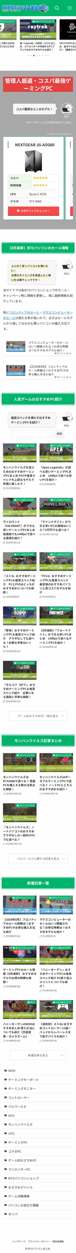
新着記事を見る (38, 1055)
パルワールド (17, 1106)
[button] (28, 55)
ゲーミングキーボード (23, 1080)
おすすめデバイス (20, 1187)
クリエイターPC (19, 1169)
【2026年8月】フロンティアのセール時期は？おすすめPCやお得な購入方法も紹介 (48, 370)
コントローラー (19, 1097)
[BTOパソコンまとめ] (25, 8)
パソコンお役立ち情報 (23, 1205)
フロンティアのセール (24, 312)
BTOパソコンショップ (23, 1178)
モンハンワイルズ (20, 1124)
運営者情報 (58, 1241)
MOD (11, 1070)
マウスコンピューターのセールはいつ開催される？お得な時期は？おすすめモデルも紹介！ (48, 346)
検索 (59, 434)
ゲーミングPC (17, 1142)
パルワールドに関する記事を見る (38, 858)
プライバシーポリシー (39, 1241)
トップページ (19, 1241)
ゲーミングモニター (22, 1088)
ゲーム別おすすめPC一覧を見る (38, 716)
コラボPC (14, 1151)
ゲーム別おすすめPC (22, 1160)
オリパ (12, 1214)
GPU (11, 1115)
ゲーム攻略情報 (19, 1196)
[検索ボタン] (57, 8)
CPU (11, 1133)
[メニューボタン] (69, 8)
